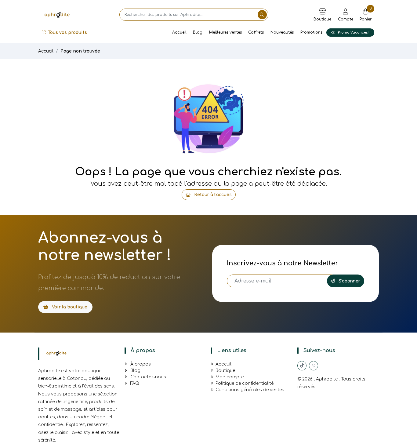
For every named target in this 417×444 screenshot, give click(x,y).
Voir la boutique (69, 307)
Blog (197, 32)
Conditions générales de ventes (250, 390)
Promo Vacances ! (353, 32)
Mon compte (230, 377)
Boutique (225, 370)
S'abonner (348, 281)
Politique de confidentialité (245, 383)
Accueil (179, 32)
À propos (140, 364)
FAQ (134, 383)
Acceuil (223, 364)
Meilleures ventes (225, 32)
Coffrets (256, 32)
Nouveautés (282, 32)
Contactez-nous (147, 377)
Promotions (311, 32)
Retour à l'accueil (212, 194)
